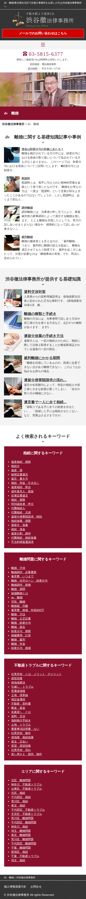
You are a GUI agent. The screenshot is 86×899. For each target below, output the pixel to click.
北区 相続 (18, 792)
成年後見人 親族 (22, 491)
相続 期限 (18, 499)
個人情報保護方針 (15, 886)
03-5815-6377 (46, 54)
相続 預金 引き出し (25, 483)
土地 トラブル (21, 724)
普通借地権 (18, 691)
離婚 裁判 (18, 639)
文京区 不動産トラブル (26, 814)
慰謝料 (26, 178)
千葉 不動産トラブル (25, 856)
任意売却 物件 (21, 733)
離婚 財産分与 (21, 622)
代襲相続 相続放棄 (23, 537)
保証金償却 (18, 699)
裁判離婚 (27, 237)
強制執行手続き (21, 720)
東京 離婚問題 (21, 835)
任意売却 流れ (21, 750)
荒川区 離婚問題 (22, 818)
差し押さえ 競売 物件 (26, 754)
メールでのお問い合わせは (43, 33)
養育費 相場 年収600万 (27, 610)
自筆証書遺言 (19, 495)
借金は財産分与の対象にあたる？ (43, 149)
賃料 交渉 (18, 716)
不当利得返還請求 (22, 541)
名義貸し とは (21, 712)
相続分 (15, 466)
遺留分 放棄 (19, 525)
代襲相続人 (18, 508)
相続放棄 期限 (21, 520)
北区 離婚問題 (21, 780)
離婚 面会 (18, 627)
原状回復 (16, 678)
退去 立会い (19, 741)
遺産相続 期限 (21, 461)
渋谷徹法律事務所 (13, 124)
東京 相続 (18, 805)
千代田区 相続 (21, 797)
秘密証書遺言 (19, 474)
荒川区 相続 (19, 801)
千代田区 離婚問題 (23, 822)
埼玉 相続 (18, 860)
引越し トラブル (22, 686)
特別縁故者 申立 (22, 504)
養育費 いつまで (22, 576)
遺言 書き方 (19, 478)
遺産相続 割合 (21, 487)
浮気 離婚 (18, 601)
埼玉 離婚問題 (21, 830)
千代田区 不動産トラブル (28, 809)
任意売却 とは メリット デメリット (36, 674)
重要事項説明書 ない (25, 728)
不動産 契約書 (21, 703)
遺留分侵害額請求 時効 (26, 516)
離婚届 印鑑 (19, 605)
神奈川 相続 (19, 826)
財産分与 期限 (21, 631)
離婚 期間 (18, 589)
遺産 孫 (16, 470)
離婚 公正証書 (21, 618)
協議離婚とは (19, 593)
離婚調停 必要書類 (23, 572)
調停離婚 (27, 207)
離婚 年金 (18, 643)
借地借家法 (18, 682)
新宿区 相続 (19, 851)
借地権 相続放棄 (22, 737)
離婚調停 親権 (21, 584)
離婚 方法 (18, 614)
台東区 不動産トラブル (26, 788)
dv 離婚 (17, 597)
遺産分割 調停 (21, 533)
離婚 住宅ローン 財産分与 (29, 580)
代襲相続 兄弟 (21, 512)
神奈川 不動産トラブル (26, 784)
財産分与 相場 (21, 648)
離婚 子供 (18, 568)
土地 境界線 (19, 695)
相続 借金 (18, 529)
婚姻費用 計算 (21, 635)
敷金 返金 (18, 707)
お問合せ (36, 886)
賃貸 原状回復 (21, 745)
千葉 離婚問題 (21, 847)
